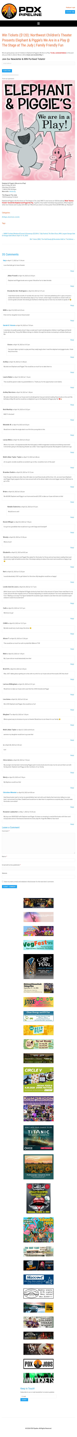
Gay (4, 260)
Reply (72, 271)
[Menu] (38, 23)
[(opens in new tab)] (38, 903)
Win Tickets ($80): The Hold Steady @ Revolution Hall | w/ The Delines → (52, 239)
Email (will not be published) (11, 865)
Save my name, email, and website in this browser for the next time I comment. (29, 881)
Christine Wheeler (10, 792)
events (17, 217)
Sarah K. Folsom (9, 325)
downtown (11, 217)
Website (4, 873)
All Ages (4, 217)
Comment (6, 831)
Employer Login (70, 7)
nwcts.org (12, 191)
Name (4, 856)
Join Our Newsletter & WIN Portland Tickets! (23, 59)
